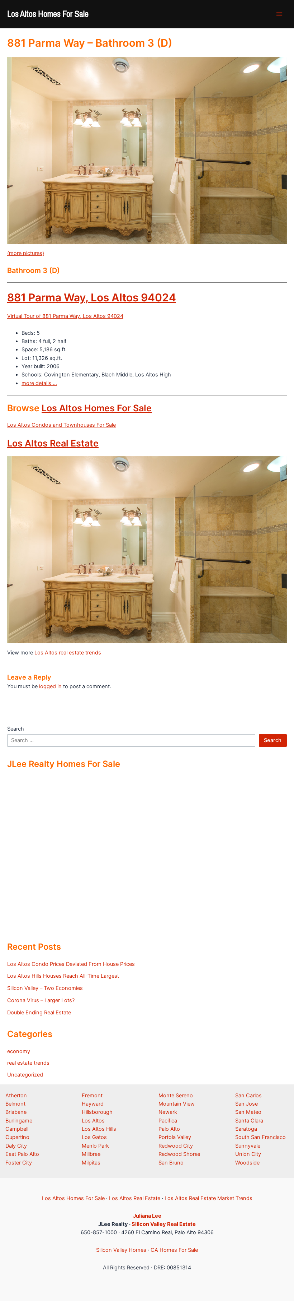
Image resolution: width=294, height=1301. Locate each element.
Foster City (18, 1162)
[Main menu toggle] (279, 14)
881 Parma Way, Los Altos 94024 (91, 297)
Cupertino (17, 1137)
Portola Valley (174, 1137)
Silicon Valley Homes (121, 1250)
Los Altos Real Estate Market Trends (208, 1198)
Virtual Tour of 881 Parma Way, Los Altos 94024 (65, 316)
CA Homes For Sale (174, 1250)
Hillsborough (97, 1112)
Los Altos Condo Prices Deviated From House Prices (71, 964)
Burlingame (18, 1120)
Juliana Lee (147, 1216)
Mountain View (176, 1104)
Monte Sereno (175, 1095)
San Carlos (248, 1095)
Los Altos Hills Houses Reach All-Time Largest (63, 976)
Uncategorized (25, 1074)
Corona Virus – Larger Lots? (41, 1000)
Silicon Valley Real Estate (164, 1224)
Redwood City (175, 1146)
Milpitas (91, 1162)
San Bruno (171, 1162)
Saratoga (246, 1129)
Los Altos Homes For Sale (48, 13)
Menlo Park (95, 1146)
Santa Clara (249, 1120)
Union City (248, 1154)
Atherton (16, 1095)
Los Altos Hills (99, 1129)
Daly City (16, 1146)
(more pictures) (25, 253)
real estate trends (28, 1063)
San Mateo (248, 1112)
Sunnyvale (247, 1146)
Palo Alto (169, 1129)
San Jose (246, 1104)
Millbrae (91, 1154)
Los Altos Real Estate (53, 443)
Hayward (93, 1104)
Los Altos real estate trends (67, 652)
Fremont (92, 1095)
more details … (39, 383)
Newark (167, 1112)
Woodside (247, 1162)
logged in (50, 686)
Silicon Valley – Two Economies (45, 988)
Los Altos (93, 1120)
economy (18, 1051)
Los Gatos (94, 1137)
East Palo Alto (22, 1154)
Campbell (16, 1129)
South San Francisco (260, 1137)
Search (15, 729)
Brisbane (16, 1112)
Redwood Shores (179, 1154)
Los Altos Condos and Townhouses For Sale (61, 425)
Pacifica (167, 1120)
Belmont (15, 1104)
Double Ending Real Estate (39, 1012)
